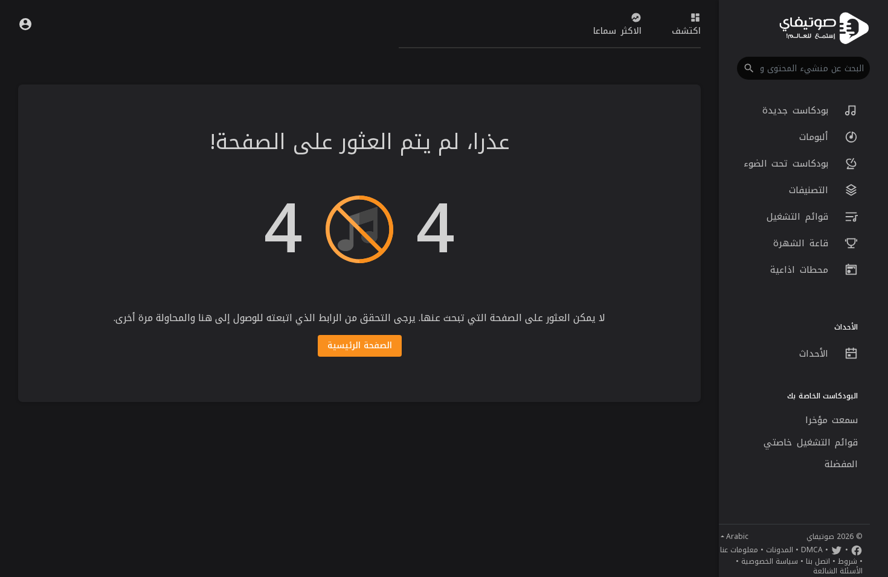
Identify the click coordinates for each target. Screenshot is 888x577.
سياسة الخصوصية (769, 561)
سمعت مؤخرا (831, 420)
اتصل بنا (818, 561)
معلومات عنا (739, 549)
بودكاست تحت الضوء (788, 163)
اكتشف (686, 31)
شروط (847, 561)
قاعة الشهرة (802, 243)
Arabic (737, 537)
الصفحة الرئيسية (359, 345)
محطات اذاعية (801, 269)
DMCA (812, 549)
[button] (803, 68)
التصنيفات (811, 190)
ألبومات (816, 137)
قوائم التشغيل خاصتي (811, 442)
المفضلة (841, 464)
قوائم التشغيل (799, 216)
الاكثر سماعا (617, 31)
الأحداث (816, 353)
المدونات (779, 549)
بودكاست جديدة (797, 110)
